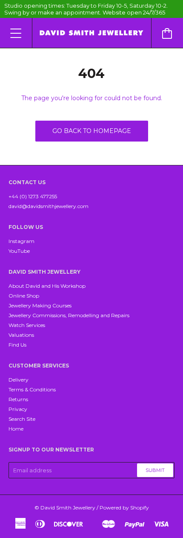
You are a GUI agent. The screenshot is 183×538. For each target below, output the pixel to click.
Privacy (18, 409)
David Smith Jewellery (67, 507)
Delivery (19, 379)
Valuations (21, 335)
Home (16, 428)
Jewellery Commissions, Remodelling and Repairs (69, 315)
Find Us (17, 344)
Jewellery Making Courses (40, 305)
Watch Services (27, 325)
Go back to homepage (91, 131)
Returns (18, 399)
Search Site (22, 419)
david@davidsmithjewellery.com (49, 206)
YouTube (19, 251)
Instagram (21, 241)
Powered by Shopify (124, 507)
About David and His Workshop (47, 286)
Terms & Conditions (32, 389)
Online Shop (24, 295)
